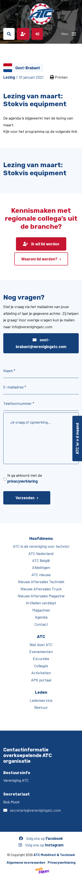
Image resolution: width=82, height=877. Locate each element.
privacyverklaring (22, 481)
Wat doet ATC (41, 644)
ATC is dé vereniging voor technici (41, 546)
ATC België (41, 560)
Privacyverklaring (61, 862)
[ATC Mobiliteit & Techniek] (41, 14)
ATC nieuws (41, 574)
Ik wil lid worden (44, 243)
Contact (41, 624)
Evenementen (41, 651)
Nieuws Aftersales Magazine (41, 595)
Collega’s (41, 665)
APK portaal (41, 680)
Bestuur (41, 707)
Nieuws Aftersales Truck (41, 588)
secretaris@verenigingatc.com (35, 810)
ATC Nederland (41, 553)
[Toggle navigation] (74, 34)
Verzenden (25, 497)
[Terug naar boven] (76, 871)
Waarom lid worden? (39, 259)
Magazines (41, 610)
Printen (61, 77)
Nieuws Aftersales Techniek (41, 581)
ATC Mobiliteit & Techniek (54, 855)
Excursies (41, 658)
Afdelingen (41, 567)
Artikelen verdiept (41, 602)
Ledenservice (41, 700)
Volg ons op (44, 838)
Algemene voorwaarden (26, 862)
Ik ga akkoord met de (24, 478)
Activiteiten (41, 672)
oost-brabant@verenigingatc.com (41, 343)
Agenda (41, 617)
